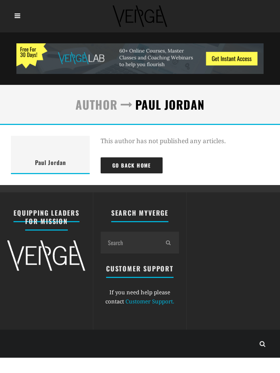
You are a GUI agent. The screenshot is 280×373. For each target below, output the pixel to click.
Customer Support (149, 301)
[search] (168, 243)
